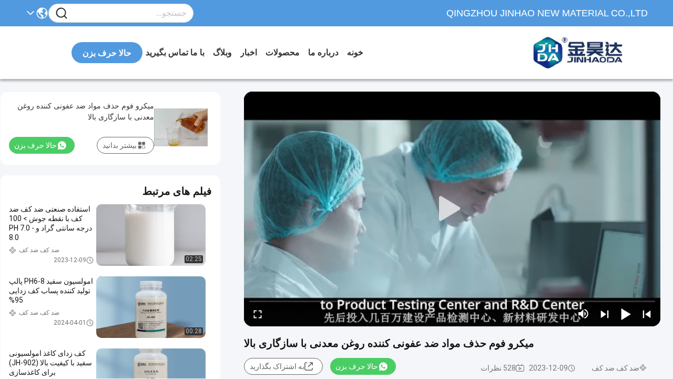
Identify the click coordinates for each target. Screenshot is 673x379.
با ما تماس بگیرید (175, 52)
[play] (452, 209)
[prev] (646, 314)
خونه (355, 52)
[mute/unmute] (583, 314)
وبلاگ (222, 52)
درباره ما (323, 52)
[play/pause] (625, 314)
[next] (604, 314)
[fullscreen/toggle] (257, 314)
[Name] (61, 13)
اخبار (248, 52)
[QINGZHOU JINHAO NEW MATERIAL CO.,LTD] (590, 52)
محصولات (283, 52)
